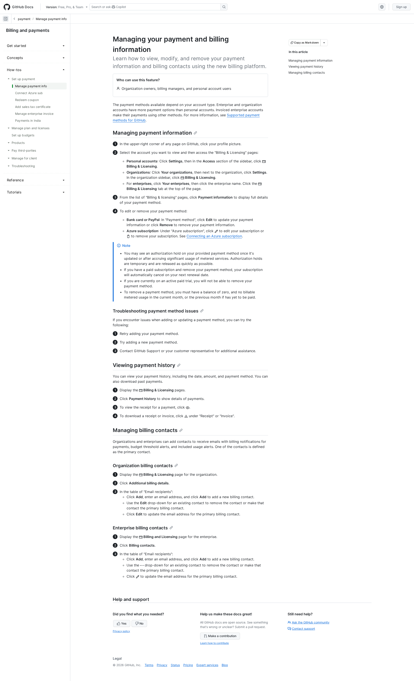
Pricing (188, 665)
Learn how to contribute (214, 643)
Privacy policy (121, 631)
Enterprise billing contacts (140, 527)
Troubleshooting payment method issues (155, 311)
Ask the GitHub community (310, 622)
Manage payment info (51, 19)
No (141, 623)
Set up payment (19, 19)
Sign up (401, 7)
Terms (149, 665)
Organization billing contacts (143, 465)
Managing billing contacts (145, 430)
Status (175, 665)
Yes (124, 623)
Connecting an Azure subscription (214, 236)
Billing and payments (27, 30)
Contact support (303, 628)
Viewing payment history (144, 365)
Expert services (207, 665)
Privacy (162, 665)
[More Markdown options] (324, 42)
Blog (225, 665)
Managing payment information (152, 133)
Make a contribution (222, 636)
